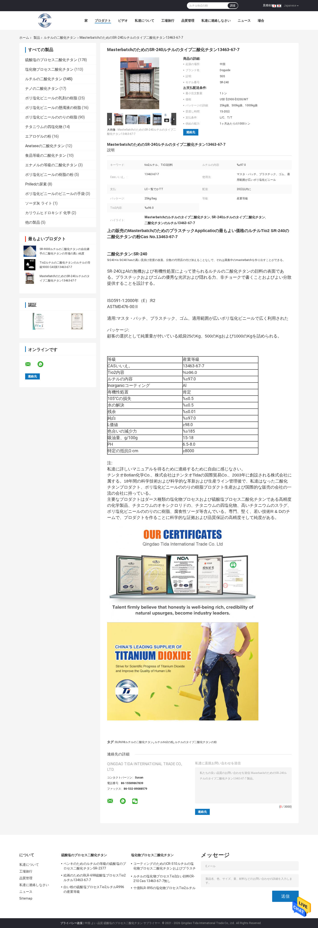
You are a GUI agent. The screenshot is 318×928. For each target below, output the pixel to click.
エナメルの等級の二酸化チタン (51, 165)
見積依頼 (268, 5)
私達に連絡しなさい (216, 20)
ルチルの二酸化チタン (60, 37)
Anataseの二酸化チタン (45, 146)
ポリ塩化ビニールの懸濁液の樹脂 (53, 107)
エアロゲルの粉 (38, 136)
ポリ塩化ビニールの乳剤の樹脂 (51, 98)
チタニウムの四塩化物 (43, 127)
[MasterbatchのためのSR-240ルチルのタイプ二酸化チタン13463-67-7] (30, 278)
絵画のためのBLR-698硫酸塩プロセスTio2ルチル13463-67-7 (95, 877)
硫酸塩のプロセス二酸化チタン (51, 60)
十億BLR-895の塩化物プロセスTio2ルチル (164, 888)
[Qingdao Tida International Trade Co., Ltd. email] (31, 364)
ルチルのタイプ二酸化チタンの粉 (196, 742)
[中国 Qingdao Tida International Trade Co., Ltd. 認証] (38, 321)
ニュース (244, 20)
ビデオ (123, 20)
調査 (233, 5)
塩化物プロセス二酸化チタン (49, 69)
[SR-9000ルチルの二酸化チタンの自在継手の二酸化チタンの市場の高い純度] (30, 251)
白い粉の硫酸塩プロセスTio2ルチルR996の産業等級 (94, 889)
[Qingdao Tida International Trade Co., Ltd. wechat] (135, 801)
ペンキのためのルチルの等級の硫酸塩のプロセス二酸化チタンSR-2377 (95, 866)
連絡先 (190, 132)
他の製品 (32, 222)
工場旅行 (167, 20)
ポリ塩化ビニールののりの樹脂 (51, 117)
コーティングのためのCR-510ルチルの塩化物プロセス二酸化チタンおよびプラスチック (164, 867)
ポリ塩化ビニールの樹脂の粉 (49, 174)
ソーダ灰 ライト (38, 203)
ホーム (24, 37)
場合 (261, 20)
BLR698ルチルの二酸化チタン (134, 742)
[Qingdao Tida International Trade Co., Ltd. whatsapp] (43, 364)
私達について (144, 20)
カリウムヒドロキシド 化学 (48, 213)
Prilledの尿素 (36, 184)
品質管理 (187, 20)
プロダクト (103, 20)
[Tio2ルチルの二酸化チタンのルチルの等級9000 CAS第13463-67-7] (30, 264)
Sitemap (25, 898)
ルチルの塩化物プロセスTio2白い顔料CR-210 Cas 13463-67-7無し (164, 878)
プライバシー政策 (71, 923)
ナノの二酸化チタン (42, 88)
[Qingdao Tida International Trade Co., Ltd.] (45, 21)
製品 (37, 37)
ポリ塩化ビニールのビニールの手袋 (55, 193)
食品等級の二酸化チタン (45, 155)
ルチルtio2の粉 (164, 742)
